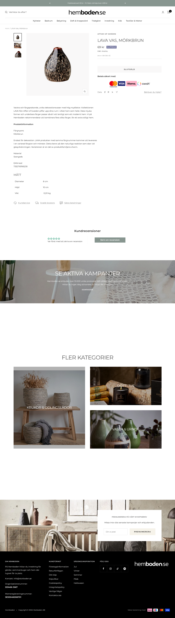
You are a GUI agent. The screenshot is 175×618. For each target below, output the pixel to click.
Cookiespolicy (55, 583)
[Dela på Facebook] (104, 92)
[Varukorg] (168, 12)
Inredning (109, 21)
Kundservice (24, 203)
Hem (7, 28)
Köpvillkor (53, 579)
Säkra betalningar (72, 203)
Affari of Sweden (106, 34)
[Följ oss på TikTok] (117, 568)
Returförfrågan (56, 571)
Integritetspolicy (56, 587)
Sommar (78, 575)
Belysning (61, 21)
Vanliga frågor (55, 591)
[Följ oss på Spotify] (124, 568)
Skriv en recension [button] (110, 240)
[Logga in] (163, 12)
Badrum (49, 21)
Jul (75, 566)
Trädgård (96, 21)
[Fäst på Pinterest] (108, 92)
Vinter (77, 571)
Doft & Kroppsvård (79, 21)
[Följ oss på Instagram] (110, 568)
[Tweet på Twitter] (112, 92)
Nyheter (37, 21)
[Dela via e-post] (116, 92)
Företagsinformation (59, 566)
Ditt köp (53, 575)
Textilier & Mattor (134, 21)
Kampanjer (87, 290)
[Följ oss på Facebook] (103, 568)
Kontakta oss (55, 595)
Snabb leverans (47, 203)
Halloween (79, 583)
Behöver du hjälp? (153, 92)
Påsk (76, 579)
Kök (120, 21)
